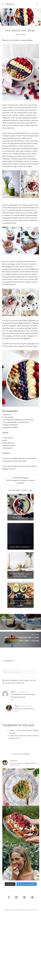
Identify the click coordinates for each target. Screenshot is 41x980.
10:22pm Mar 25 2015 (23, 692)
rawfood (32, 480)
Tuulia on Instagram (20, 754)
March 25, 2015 (20, 34)
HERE (20, 323)
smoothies (20, 483)
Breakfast (25, 478)
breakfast (15, 480)
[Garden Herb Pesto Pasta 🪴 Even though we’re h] (20, 787)
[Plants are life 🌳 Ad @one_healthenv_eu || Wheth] (20, 861)
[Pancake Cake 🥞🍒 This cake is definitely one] (20, 824)
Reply (12, 700)
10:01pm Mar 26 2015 (26, 706)
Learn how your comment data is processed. (19, 681)
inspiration (24, 480)
